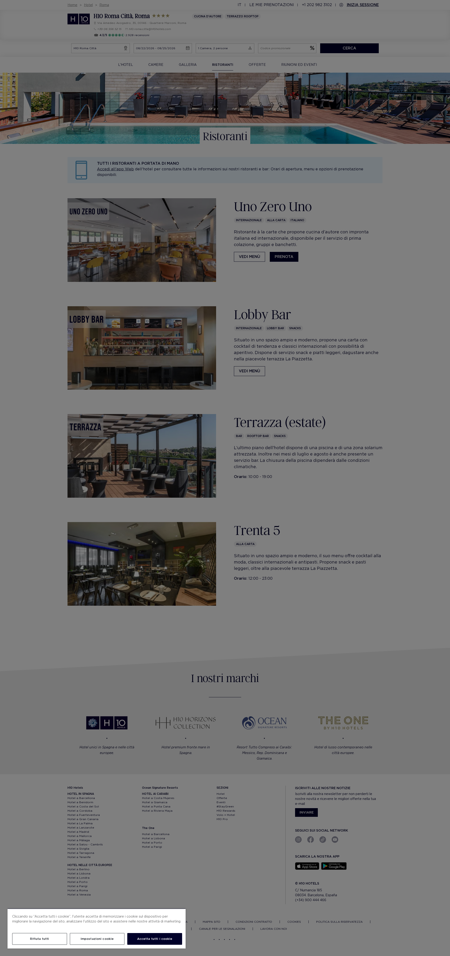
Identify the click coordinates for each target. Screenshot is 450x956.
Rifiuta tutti (39, 939)
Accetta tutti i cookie (154, 939)
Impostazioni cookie (97, 939)
